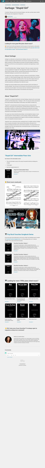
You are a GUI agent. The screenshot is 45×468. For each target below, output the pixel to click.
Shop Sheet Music (28, 1)
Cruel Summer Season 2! (22, 49)
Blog (7, 1)
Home (11, 1)
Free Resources (22, 1)
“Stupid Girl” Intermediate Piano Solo (18, 156)
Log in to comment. (9, 357)
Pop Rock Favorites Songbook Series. (13, 239)
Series (17, 1)
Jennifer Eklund (10, 16)
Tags (14, 1)
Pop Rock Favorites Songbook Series (20, 234)
